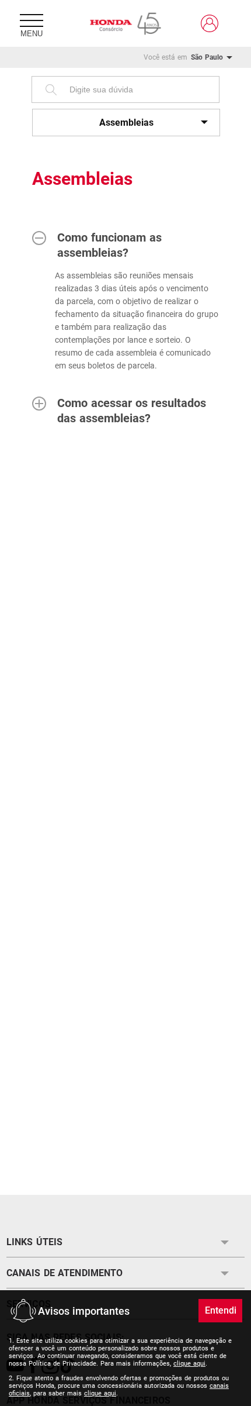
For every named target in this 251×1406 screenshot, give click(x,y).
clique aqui (189, 1363)
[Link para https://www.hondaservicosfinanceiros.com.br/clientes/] (209, 23)
